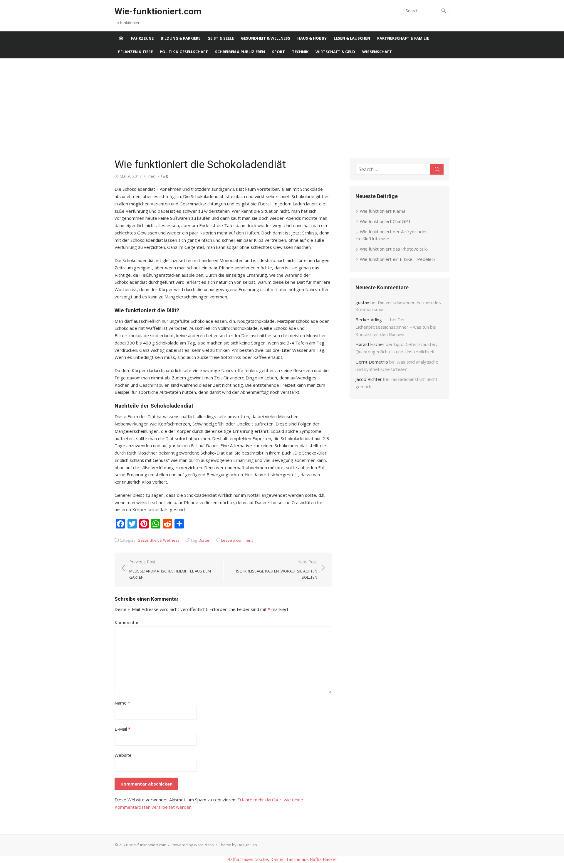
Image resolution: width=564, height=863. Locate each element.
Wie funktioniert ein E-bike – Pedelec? (398, 259)
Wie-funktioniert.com (158, 11)
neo (152, 176)
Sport (278, 51)
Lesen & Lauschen (352, 38)
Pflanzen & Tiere (135, 51)
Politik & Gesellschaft (184, 51)
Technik (300, 51)
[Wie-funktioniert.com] (121, 38)
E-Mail (122, 729)
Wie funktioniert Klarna (382, 211)
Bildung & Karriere (180, 38)
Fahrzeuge (142, 38)
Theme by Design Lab (238, 844)
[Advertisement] (282, 108)
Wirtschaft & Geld (335, 51)
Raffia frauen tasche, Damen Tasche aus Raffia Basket (282, 859)
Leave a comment (237, 540)
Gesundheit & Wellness (265, 38)
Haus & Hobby (312, 38)
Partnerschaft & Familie (403, 38)
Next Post (275, 569)
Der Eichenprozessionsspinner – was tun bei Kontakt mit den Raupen (395, 327)
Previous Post (170, 569)
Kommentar (127, 622)
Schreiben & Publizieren (240, 51)
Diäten (204, 540)
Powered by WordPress (193, 844)
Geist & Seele (220, 38)
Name (122, 703)
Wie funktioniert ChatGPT (385, 221)
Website (123, 755)
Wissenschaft (377, 51)
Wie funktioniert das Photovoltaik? (394, 249)
